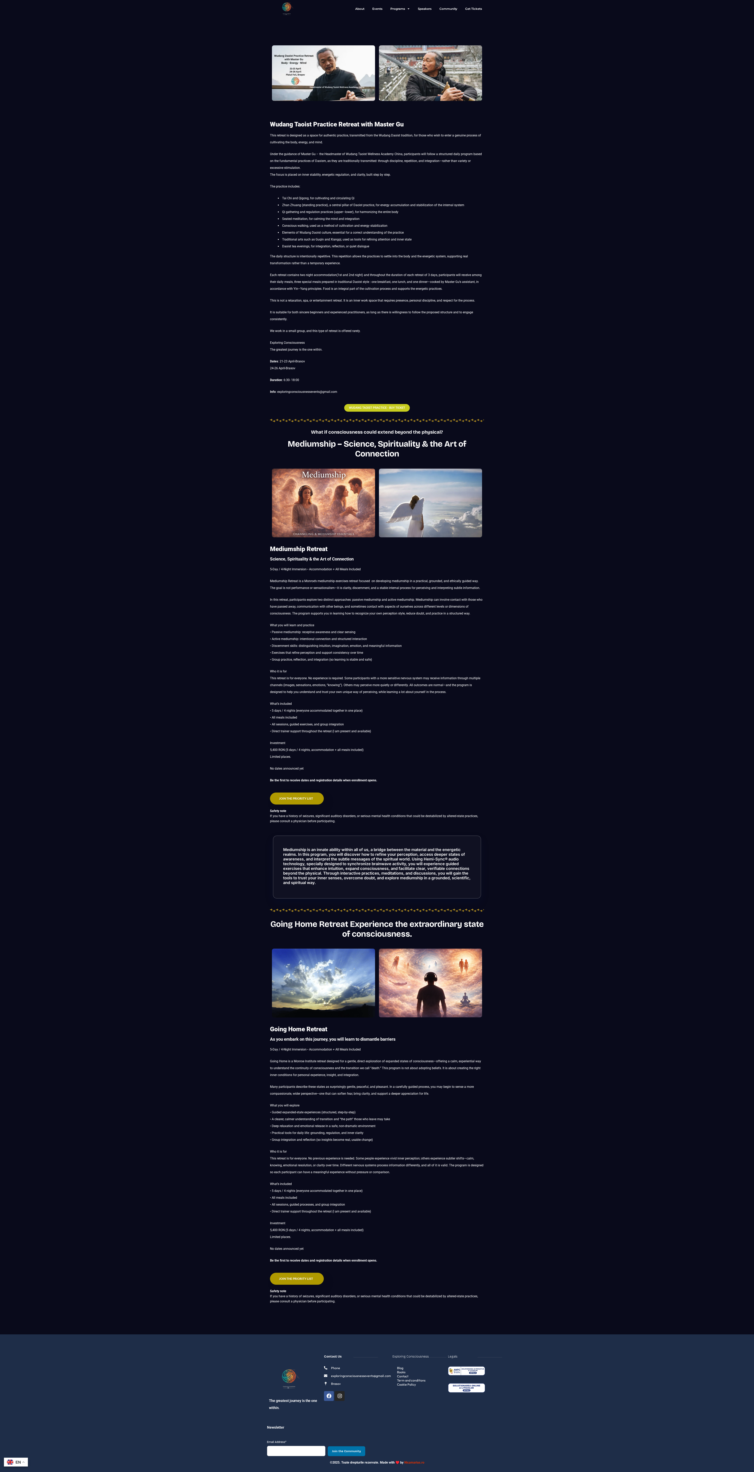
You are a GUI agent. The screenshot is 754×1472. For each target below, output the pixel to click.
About (359, 9)
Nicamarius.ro (414, 1462)
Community (448, 9)
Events (377, 9)
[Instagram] (340, 1396)
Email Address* (276, 1442)
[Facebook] (329, 1396)
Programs (397, 9)
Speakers (425, 9)
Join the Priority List (296, 798)
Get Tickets (473, 9)
